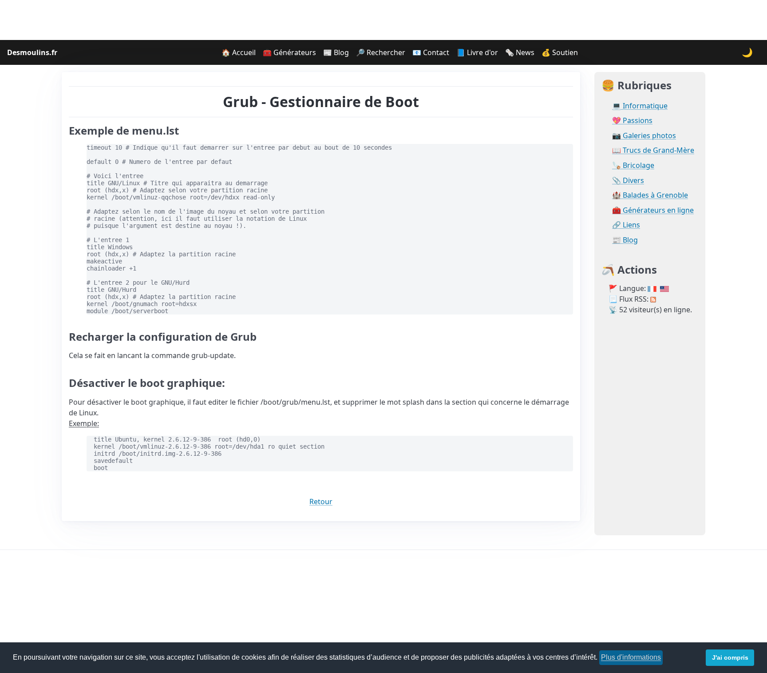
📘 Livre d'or (477, 52)
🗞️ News (519, 52)
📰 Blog (336, 52)
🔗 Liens (626, 225)
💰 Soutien (560, 52)
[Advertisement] (383, 20)
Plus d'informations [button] (631, 657)
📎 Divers (628, 180)
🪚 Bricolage (633, 165)
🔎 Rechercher (380, 52)
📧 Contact (430, 52)
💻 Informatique (640, 106)
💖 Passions (632, 120)
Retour (320, 501)
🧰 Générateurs (289, 52)
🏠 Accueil (238, 52)
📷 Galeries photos (644, 135)
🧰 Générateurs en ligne (653, 210)
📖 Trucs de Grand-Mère (653, 150)
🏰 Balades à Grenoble (650, 195)
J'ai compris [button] (730, 657)
